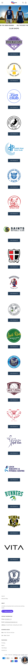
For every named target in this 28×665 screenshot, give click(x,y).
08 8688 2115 (8, 619)
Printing (3, 643)
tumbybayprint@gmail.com (11, 622)
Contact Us (4, 650)
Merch (2, 645)
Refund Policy (4, 598)
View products (14, 54)
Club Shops (4, 647)
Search (3, 596)
